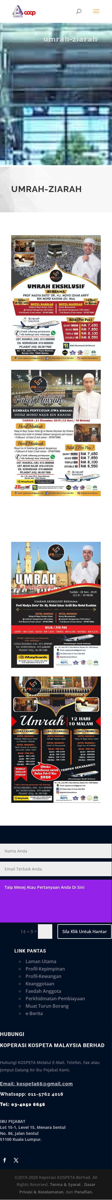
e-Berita (34, 1013)
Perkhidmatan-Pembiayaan (55, 998)
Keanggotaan (40, 984)
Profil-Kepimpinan (45, 969)
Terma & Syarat (65, 1184)
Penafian (83, 1192)
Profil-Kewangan (43, 976)
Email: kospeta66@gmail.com (36, 1084)
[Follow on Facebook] (4, 1160)
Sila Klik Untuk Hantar (84, 931)
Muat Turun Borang (47, 1006)
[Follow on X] (16, 1160)
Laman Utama (41, 961)
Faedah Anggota (43, 991)
